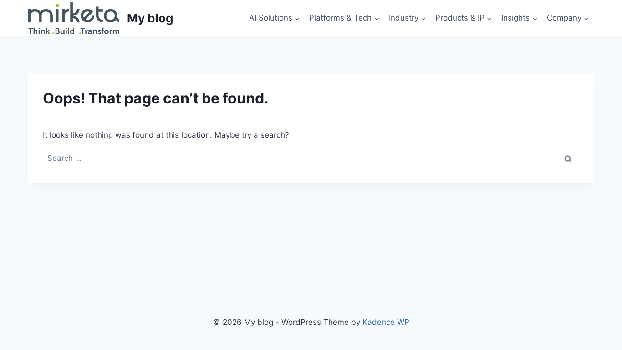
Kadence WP (385, 322)
